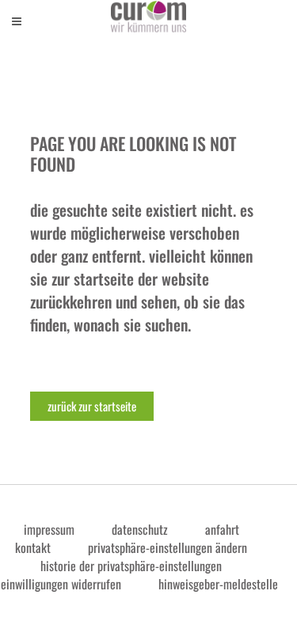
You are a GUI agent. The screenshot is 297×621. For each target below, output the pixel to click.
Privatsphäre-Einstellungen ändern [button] (167, 547)
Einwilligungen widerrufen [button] (61, 583)
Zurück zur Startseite (92, 406)
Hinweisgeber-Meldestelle (218, 583)
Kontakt (33, 547)
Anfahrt (222, 529)
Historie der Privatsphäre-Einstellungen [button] (131, 565)
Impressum (49, 529)
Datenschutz (140, 529)
